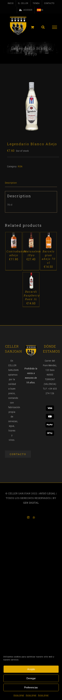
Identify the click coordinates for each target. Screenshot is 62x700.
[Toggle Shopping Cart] (32, 27)
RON (20, 166)
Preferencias (31, 687)
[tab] (31, 183)
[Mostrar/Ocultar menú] (54, 27)
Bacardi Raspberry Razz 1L (32, 295)
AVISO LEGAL (47, 493)
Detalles (14, 244)
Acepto (31, 669)
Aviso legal (19, 695)
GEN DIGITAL (31, 502)
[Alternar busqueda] (43, 27)
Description (11, 182)
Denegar (31, 678)
